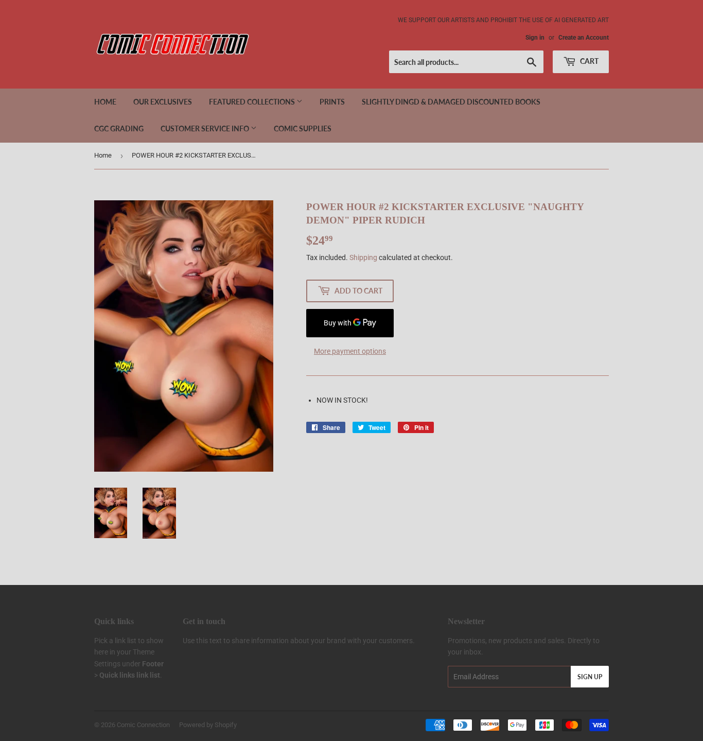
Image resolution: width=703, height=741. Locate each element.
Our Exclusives (162, 101)
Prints (332, 101)
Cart (588, 61)
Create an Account (583, 37)
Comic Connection (143, 725)
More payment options (350, 351)
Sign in (534, 37)
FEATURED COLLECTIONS (252, 101)
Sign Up (589, 677)
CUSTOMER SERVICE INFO (206, 128)
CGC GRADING (119, 128)
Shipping (363, 257)
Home (105, 101)
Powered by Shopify (208, 725)
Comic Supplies (302, 128)
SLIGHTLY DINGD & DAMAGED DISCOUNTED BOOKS (451, 101)
